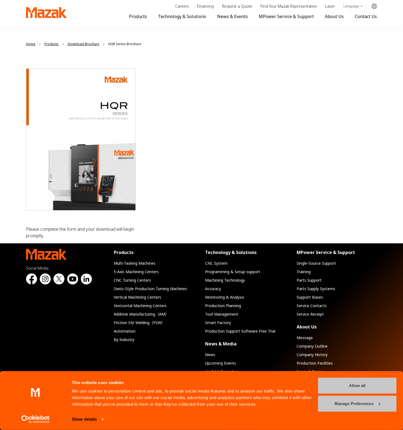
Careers (182, 6)
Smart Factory (218, 322)
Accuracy (213, 288)
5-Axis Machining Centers (136, 271)
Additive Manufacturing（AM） (141, 314)
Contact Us (366, 16)
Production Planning (223, 305)
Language (351, 6)
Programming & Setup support (232, 271)
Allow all (357, 385)
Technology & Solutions (182, 16)
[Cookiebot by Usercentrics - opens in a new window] (35, 419)
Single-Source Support (316, 263)
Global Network (374, 6)
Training (304, 271)
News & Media (221, 344)
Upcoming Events (220, 363)
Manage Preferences (354, 403)
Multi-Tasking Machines (134, 263)
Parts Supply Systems (316, 288)
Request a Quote (237, 6)
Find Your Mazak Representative (288, 6)
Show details (84, 419)
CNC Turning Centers (132, 280)
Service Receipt (310, 314)
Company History (312, 354)
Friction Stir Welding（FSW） (139, 322)
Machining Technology (225, 280)
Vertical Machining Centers (137, 297)
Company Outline (312, 346)
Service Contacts (312, 305)
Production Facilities (315, 363)
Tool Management (221, 314)
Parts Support (309, 280)
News (210, 354)
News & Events (232, 16)
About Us (334, 16)
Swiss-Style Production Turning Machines (150, 288)
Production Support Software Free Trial (240, 331)
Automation (124, 331)
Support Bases (310, 297)
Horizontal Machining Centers (140, 305)
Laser (330, 6)
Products (138, 16)
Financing (205, 6)
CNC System (216, 263)
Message (305, 337)
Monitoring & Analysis (224, 297)
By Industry (124, 339)
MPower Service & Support (286, 16)
